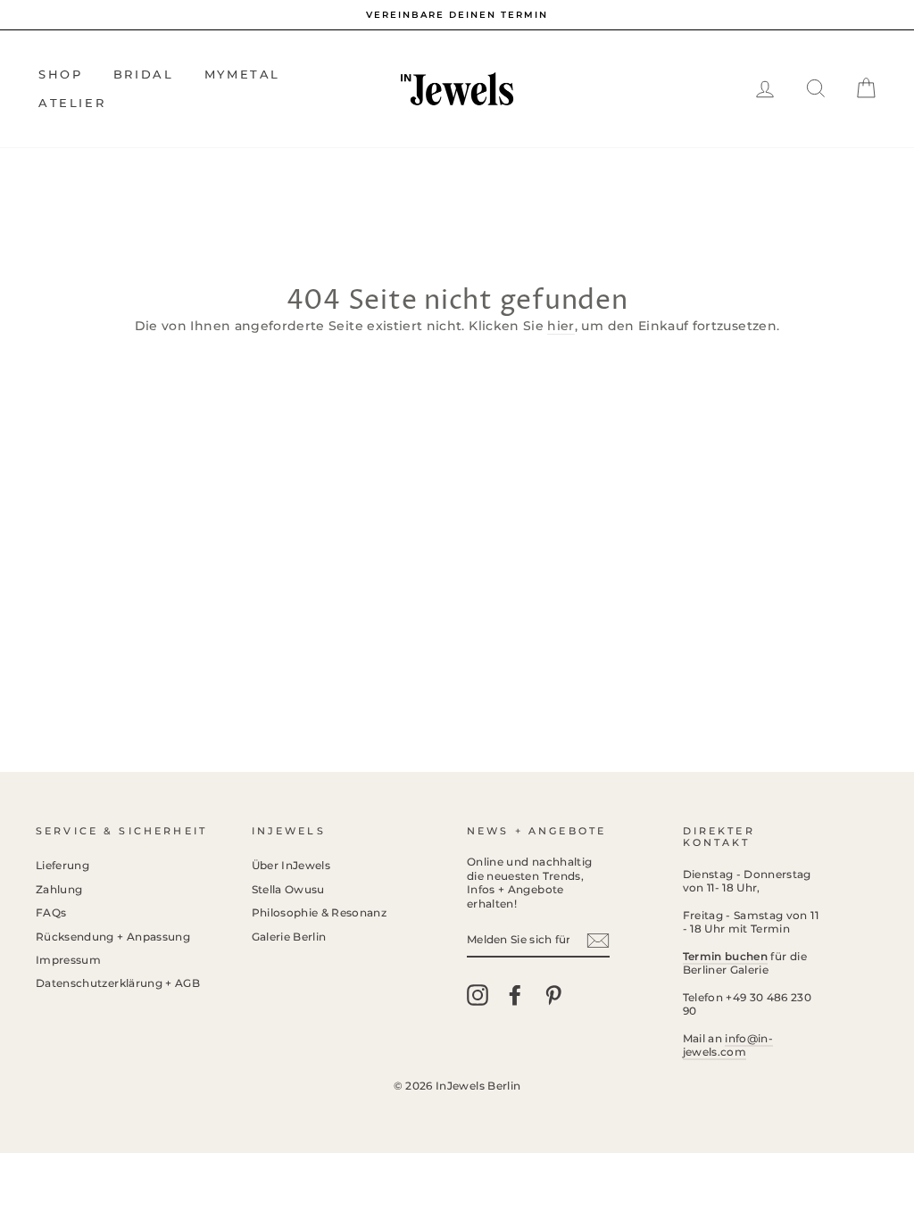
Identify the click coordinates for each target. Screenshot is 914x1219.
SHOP (60, 74)
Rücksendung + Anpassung (113, 936)
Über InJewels (291, 865)
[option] (457, 15)
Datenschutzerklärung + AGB (118, 983)
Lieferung (62, 865)
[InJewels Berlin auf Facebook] (515, 995)
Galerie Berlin (289, 936)
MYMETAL (242, 74)
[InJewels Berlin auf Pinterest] (553, 995)
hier (560, 326)
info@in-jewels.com (728, 1045)
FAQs (51, 912)
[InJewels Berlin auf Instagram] (477, 995)
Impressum (68, 959)
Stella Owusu (288, 889)
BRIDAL (143, 74)
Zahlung (59, 889)
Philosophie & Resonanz (319, 912)
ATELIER (71, 102)
